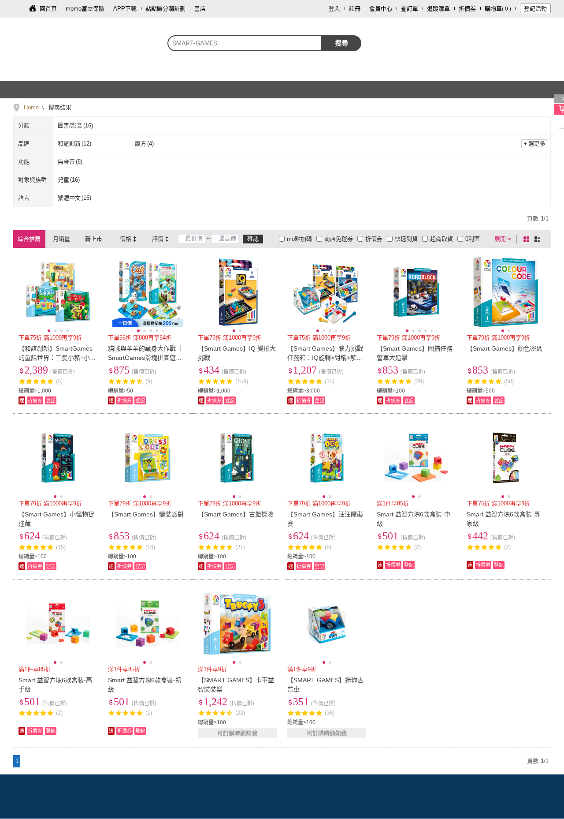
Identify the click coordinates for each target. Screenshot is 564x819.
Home (31, 107)
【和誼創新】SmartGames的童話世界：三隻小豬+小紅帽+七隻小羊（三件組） (57, 357)
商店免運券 (338, 239)
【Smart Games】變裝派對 (146, 514)
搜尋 (341, 43)
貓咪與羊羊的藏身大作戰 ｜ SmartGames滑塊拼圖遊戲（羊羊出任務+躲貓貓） (146, 357)
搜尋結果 (59, 107)
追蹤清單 (438, 8)
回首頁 (48, 8)
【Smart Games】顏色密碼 (504, 348)
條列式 (538, 239)
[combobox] (244, 43)
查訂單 (409, 8)
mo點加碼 (299, 239)
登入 (334, 8)
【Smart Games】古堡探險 (236, 514)
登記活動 (535, 8)
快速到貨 (406, 239)
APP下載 (125, 8)
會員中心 (380, 8)
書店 (200, 8)
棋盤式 (527, 239)
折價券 (467, 8)
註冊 (354, 8)
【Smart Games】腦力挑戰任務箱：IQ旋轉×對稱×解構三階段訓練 (325, 357)
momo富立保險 (85, 8)
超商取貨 (441, 239)
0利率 (472, 239)
